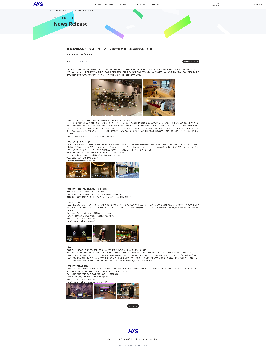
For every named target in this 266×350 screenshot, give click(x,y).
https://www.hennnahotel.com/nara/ (80, 221)
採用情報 (155, 4)
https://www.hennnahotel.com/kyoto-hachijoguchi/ (86, 282)
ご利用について (111, 339)
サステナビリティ (141, 4)
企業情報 (97, 4)
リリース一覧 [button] (133, 306)
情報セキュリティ (141, 339)
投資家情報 (109, 4)
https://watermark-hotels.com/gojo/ (80, 160)
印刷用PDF (190, 61)
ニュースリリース (124, 4)
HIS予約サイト (155, 339)
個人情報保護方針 (125, 339)
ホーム (52, 10)
